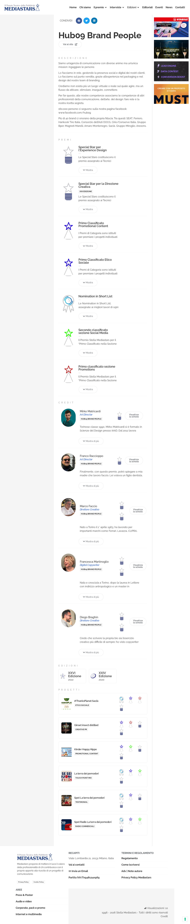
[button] (100, 7)
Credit (164, 916)
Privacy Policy (23, 882)
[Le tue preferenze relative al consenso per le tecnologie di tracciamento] (185, 919)
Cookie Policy (39, 882)
